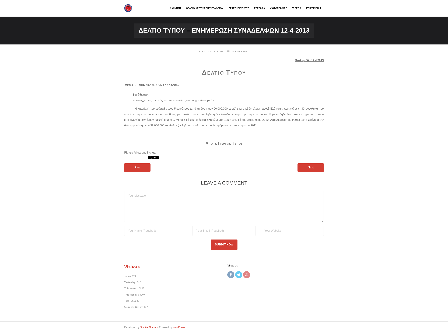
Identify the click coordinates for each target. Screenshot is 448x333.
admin (219, 51)
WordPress (179, 327)
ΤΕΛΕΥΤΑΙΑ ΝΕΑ (239, 51)
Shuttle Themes (149, 327)
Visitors (132, 267)
